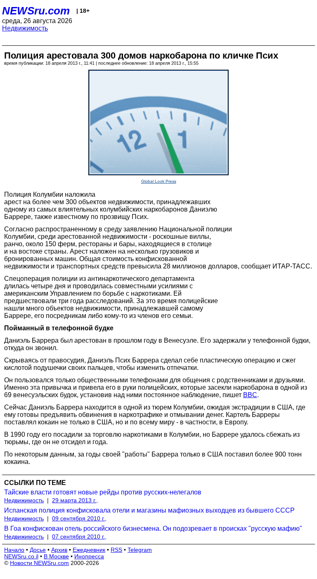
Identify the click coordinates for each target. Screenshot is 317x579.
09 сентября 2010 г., (79, 518)
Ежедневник (89, 549)
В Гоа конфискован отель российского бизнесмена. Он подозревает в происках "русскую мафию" (153, 528)
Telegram (140, 549)
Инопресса (89, 556)
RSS (116, 549)
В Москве (56, 556)
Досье (38, 549)
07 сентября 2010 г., (79, 536)
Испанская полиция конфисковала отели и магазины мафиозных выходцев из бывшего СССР (149, 510)
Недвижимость (25, 28)
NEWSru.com (36, 11)
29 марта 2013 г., (75, 500)
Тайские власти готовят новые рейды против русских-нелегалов (102, 492)
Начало (14, 549)
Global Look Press (158, 181)
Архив (59, 549)
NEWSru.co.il (21, 556)
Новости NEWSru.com (39, 563)
